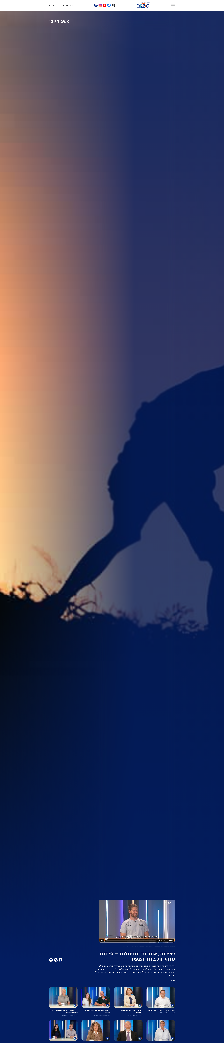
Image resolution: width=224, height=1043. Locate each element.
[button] (173, 5)
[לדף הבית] (143, 8)
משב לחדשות (165, 947)
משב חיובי (157, 947)
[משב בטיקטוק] (113, 5)
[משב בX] (96, 5)
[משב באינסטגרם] (100, 5)
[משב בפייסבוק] (109, 5)
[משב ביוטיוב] (104, 5)
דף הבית (172, 947)
